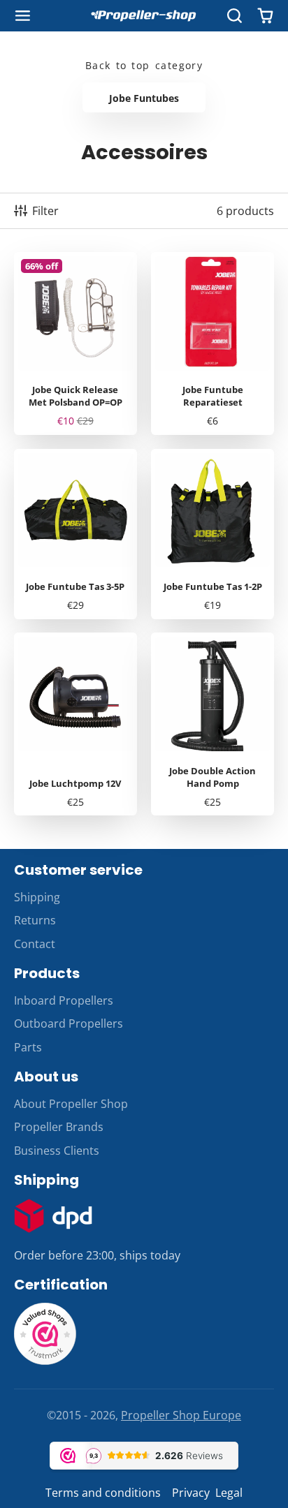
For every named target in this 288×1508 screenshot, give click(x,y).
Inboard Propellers (63, 1000)
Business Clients (56, 1150)
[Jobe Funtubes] (144, 97)
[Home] (144, 16)
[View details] (53, 1216)
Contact (34, 944)
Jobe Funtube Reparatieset (212, 343)
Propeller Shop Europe (181, 1415)
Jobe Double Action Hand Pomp (212, 724)
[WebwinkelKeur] (45, 1361)
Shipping (37, 897)
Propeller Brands (58, 1126)
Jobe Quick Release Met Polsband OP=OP (75, 343)
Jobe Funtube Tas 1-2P (212, 534)
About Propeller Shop (71, 1103)
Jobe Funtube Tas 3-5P (75, 534)
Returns (35, 920)
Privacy (191, 1492)
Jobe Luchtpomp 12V (75, 724)
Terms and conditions (103, 1492)
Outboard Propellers (68, 1023)
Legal (229, 1492)
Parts (28, 1047)
